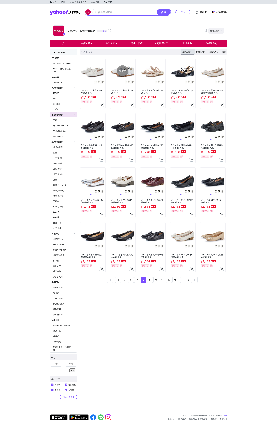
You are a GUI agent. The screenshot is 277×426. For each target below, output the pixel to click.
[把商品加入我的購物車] (101, 105)
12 (169, 279)
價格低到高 (201, 51)
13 (175, 279)
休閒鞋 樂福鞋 (161, 43)
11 (162, 279)
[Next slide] (103, 71)
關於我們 (182, 419)
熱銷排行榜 (137, 43)
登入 (183, 12)
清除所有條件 (68, 397)
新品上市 (214, 30)
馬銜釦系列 (211, 43)
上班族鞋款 (186, 43)
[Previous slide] (82, 71)
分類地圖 (223, 419)
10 (156, 279)
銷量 (224, 51)
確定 (72, 370)
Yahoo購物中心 (65, 12)
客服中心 (171, 419)
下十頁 (186, 279)
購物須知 (193, 419)
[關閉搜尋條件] (92, 12)
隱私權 (214, 419)
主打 (62, 43)
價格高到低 (213, 51)
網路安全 (204, 419)
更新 (225, 415)
